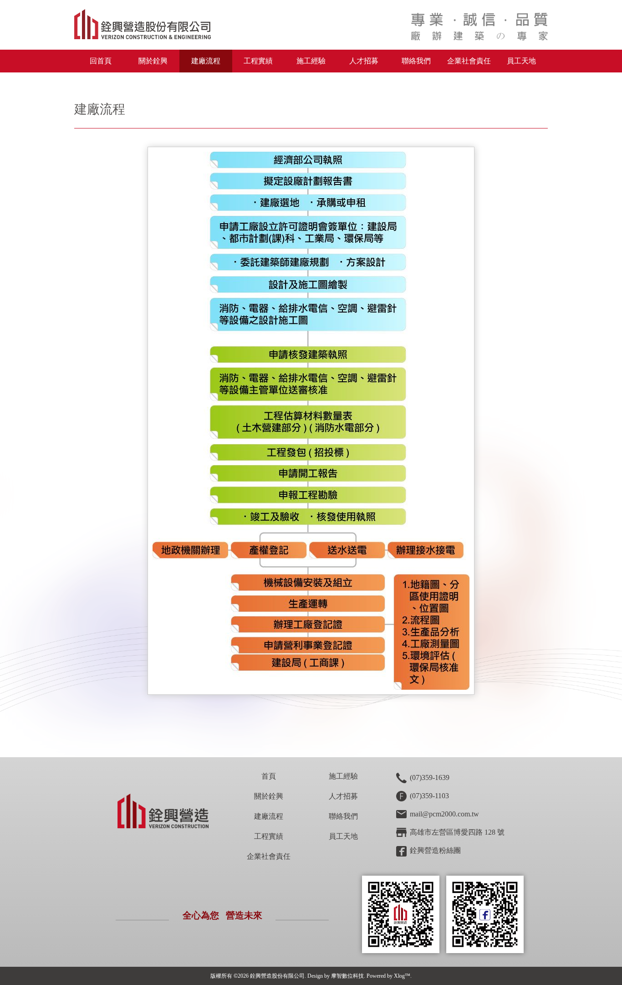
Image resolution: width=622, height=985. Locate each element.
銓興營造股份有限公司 (277, 976)
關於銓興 (268, 796)
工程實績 (258, 61)
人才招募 (363, 61)
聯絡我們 (416, 61)
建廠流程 (205, 61)
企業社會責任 (469, 61)
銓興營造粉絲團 (435, 850)
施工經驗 (311, 61)
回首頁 (101, 61)
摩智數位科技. (348, 976)
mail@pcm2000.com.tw (444, 814)
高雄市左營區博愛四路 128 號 (457, 832)
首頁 (268, 776)
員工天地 (521, 61)
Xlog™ (402, 976)
